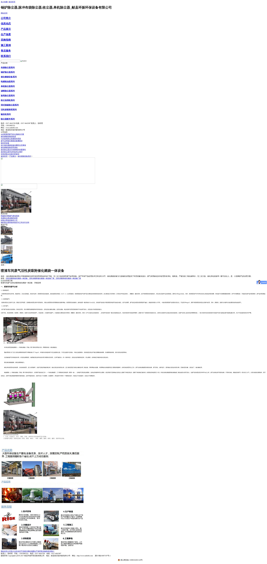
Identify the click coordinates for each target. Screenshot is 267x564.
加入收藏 (4, 2)
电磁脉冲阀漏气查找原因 (10, 216)
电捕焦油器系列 (8, 81)
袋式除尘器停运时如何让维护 (12, 152)
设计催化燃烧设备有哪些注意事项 (13, 145)
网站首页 (4, 13)
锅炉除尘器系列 (8, 72)
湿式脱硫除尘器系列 (10, 105)
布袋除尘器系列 (8, 67)
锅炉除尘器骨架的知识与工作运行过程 (15, 222)
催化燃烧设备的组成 (8, 136)
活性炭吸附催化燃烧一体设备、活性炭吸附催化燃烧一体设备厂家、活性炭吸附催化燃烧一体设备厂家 (43, 278)
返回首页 (12, 2)
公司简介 (6, 18)
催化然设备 (5, 143)
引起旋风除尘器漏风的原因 (11, 139)
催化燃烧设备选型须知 (9, 147)
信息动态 (6, 23)
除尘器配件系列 (8, 119)
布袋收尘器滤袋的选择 (9, 218)
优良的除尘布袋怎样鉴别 (10, 154)
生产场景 (6, 34)
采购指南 (6, 39)
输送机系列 (6, 114)
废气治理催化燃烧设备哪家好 (12, 141)
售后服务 (6, 50)
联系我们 (6, 56)
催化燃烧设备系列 (9, 77)
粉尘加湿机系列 (8, 100)
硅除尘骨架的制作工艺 (9, 220)
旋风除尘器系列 (8, 95)
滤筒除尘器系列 (8, 91)
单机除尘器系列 (8, 86)
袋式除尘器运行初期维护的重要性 (13, 150)
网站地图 (31, 551)
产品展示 (6, 29)
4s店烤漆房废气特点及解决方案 (12, 134)
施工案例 (6, 45)
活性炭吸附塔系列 (9, 109)
